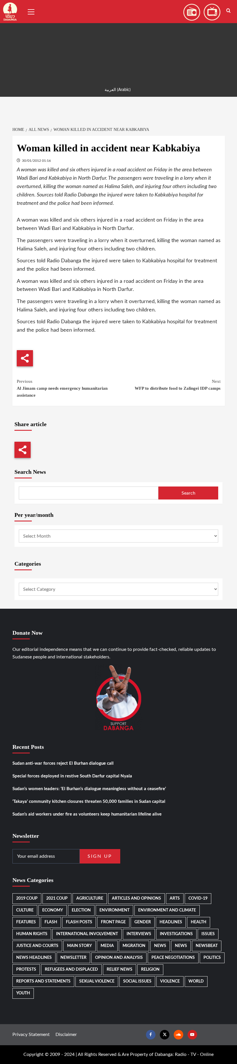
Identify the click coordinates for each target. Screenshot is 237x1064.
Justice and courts (37, 946)
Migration (134, 946)
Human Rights (31, 934)
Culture (25, 910)
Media (107, 946)
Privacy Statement (31, 1034)
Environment (114, 910)
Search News (30, 472)
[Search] (228, 11)
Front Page (113, 922)
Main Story (79, 946)
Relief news (119, 970)
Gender (142, 922)
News (160, 946)
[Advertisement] (118, 40)
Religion (150, 970)
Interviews (139, 934)
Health (198, 922)
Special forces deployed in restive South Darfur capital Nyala (72, 776)
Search (188, 493)
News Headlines (34, 958)
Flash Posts (79, 922)
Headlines (171, 922)
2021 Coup (57, 898)
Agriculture (89, 898)
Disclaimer (66, 1034)
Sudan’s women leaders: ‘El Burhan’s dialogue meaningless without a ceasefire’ (89, 789)
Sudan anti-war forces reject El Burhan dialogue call (63, 763)
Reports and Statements (43, 981)
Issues (208, 934)
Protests (26, 970)
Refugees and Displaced (71, 970)
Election (81, 910)
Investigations (176, 934)
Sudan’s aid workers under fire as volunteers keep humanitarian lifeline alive (87, 814)
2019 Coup (27, 898)
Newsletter (73, 958)
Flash (51, 922)
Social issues (137, 981)
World (196, 981)
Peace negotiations (173, 958)
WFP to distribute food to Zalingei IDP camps (178, 385)
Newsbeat (207, 946)
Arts (175, 898)
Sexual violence (96, 981)
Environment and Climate (167, 910)
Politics (212, 958)
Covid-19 (198, 898)
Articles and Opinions (136, 898)
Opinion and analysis (119, 958)
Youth (23, 993)
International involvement (87, 934)
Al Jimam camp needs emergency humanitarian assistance (62, 388)
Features (26, 922)
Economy (52, 910)
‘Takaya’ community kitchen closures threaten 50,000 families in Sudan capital (88, 801)
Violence (170, 981)
